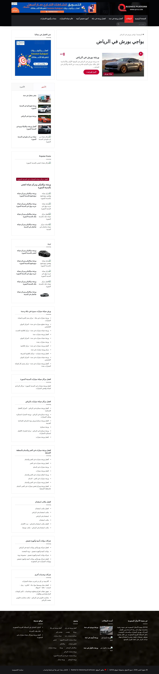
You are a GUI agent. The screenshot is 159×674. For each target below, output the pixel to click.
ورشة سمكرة (44, 427)
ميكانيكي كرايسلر (71, 648)
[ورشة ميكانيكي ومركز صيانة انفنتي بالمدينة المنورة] (44, 253)
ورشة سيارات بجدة (43, 342)
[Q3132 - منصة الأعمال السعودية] (133, 7)
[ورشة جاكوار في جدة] (106, 651)
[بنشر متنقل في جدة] (44, 98)
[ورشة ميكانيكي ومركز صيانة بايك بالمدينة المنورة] (44, 217)
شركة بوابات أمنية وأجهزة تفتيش (38, 555)
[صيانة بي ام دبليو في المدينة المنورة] (44, 140)
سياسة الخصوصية (17, 670)
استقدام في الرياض (42, 516)
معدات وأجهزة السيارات (48, 19)
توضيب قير (59, 632)
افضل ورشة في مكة (99, 19)
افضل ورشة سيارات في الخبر (39, 463)
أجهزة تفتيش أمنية (82, 19)
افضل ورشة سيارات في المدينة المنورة (38, 386)
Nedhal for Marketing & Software (83, 670)
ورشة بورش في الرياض (87, 57)
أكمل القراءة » (91, 72)
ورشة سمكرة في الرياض (40, 414)
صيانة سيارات (58, 636)
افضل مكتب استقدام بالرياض (39, 524)
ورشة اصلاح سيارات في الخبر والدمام (37, 475)
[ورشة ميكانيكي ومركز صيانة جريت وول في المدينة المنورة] (44, 207)
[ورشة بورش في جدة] (106, 630)
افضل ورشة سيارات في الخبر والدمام (37, 482)
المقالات (129, 19)
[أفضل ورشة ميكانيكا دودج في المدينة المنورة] (44, 129)
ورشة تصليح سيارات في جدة (39, 324)
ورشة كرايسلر (72, 659)
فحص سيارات (72, 644)
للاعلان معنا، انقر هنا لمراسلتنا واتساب (55, 670)
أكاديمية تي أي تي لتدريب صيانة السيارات (35, 581)
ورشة (61, 648)
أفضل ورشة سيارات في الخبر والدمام (37, 459)
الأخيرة (22, 87)
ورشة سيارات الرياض (70, 652)
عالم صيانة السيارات (66, 19)
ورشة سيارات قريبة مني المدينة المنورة (65, 655)
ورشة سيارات (52, 648)
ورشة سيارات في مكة (41, 318)
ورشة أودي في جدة (91, 637)
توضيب (68, 632)
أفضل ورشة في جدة (116, 19)
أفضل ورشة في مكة (56, 628)
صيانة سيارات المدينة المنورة (68, 640)
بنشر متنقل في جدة (29, 95)
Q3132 (111, 670)
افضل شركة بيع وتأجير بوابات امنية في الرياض (34, 547)
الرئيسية (140, 34)
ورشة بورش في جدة (91, 627)
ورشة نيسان (61, 659)
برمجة (74, 632)
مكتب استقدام (44, 520)
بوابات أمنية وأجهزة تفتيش (40, 551)
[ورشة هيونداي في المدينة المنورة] (44, 109)
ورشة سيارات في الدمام (41, 467)
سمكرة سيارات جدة (70, 636)
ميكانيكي (62, 644)
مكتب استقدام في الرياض (40, 512)
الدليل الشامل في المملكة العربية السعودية (27, 627)
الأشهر (43, 87)
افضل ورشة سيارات (42, 353)
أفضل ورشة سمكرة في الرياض (38, 408)
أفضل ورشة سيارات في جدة (39, 346)
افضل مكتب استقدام (42, 508)
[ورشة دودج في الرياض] (44, 119)
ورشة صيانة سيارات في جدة (39, 330)
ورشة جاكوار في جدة (91, 648)
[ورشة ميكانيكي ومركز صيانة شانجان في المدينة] (44, 227)
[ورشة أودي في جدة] (106, 640)
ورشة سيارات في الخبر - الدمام (38, 478)
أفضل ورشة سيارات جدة (41, 334)
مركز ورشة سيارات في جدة (40, 350)
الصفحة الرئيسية (140, 19)
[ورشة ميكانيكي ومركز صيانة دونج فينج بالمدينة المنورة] (44, 196)
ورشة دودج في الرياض (28, 116)
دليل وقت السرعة (35, 631)
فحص (55, 640)
